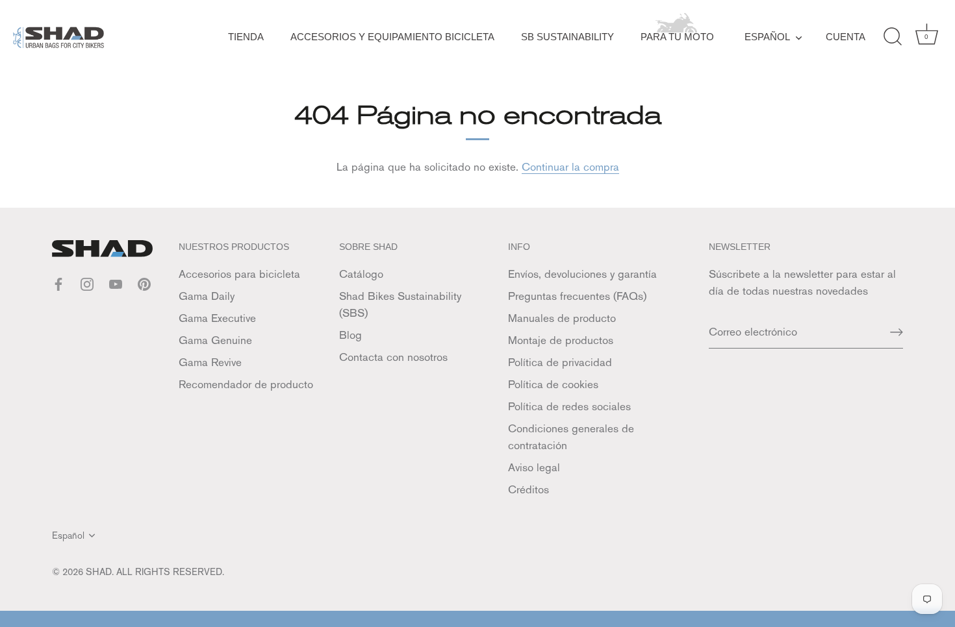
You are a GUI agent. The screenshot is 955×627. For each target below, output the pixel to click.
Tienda (246, 36)
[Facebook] (58, 283)
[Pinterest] (144, 283)
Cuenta (845, 36)
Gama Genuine (215, 340)
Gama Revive (210, 362)
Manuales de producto (562, 318)
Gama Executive (217, 318)
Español (767, 36)
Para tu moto (677, 36)
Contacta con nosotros (393, 356)
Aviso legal (534, 467)
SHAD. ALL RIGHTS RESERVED (154, 571)
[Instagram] (87, 283)
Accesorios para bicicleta (239, 273)
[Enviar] (896, 331)
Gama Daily (207, 295)
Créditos (528, 489)
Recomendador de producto (246, 384)
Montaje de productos (560, 340)
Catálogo (361, 273)
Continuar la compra (570, 166)
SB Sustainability (567, 36)
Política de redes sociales (569, 406)
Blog (350, 334)
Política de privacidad (560, 362)
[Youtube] (115, 283)
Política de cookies (553, 384)
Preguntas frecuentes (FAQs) (577, 295)
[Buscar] (892, 37)
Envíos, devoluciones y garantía (582, 273)
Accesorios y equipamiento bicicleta (392, 36)
